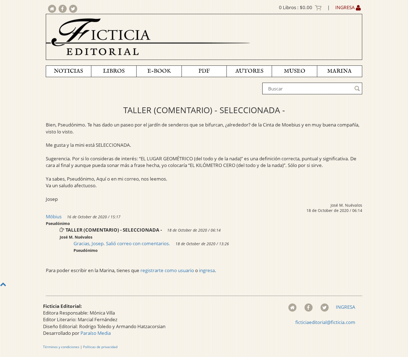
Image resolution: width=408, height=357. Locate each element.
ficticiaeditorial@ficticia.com (325, 322)
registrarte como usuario (167, 270)
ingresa (207, 270)
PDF (204, 71)
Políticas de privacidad (100, 347)
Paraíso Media (95, 333)
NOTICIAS (68, 71)
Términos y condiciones (61, 347)
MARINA (339, 71)
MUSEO (294, 71)
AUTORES (249, 71)
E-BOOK (159, 71)
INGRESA (345, 7)
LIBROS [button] (114, 71)
